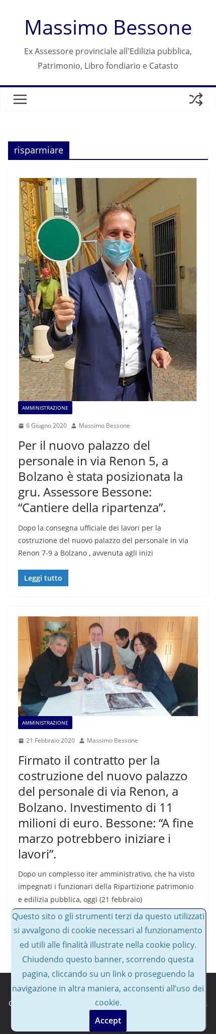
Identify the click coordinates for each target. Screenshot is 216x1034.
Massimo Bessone (108, 27)
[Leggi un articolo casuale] (196, 99)
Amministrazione (45, 407)
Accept (108, 1020)
